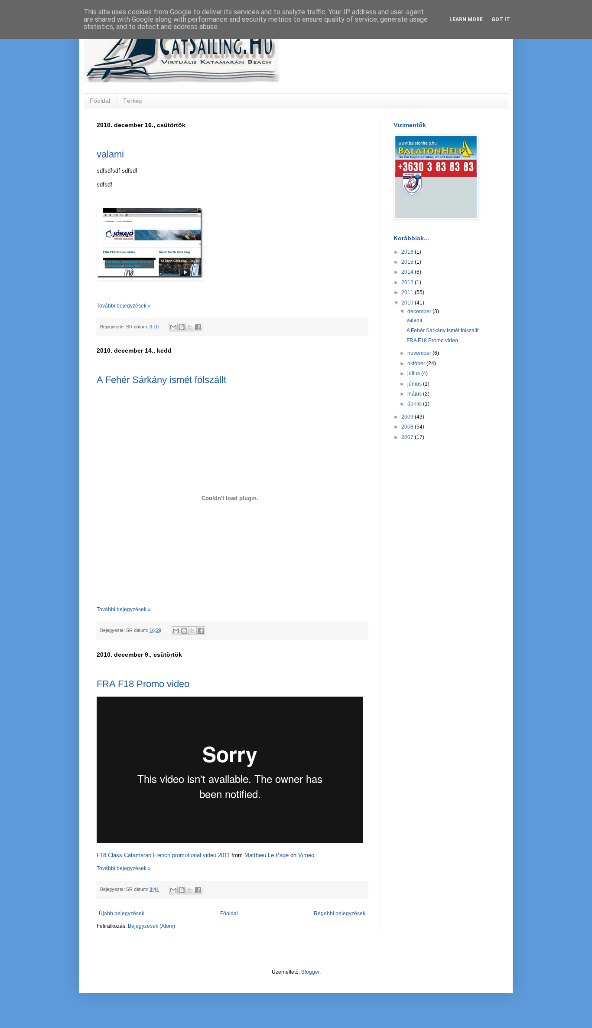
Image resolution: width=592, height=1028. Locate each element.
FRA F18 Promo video (143, 683)
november (420, 353)
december (420, 311)
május (415, 394)
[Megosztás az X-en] (189, 327)
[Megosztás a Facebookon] (198, 327)
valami (110, 154)
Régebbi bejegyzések (339, 913)
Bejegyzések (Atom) (151, 926)
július (414, 373)
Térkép (133, 100)
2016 (408, 252)
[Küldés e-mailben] (173, 327)
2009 (408, 417)
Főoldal (100, 100)
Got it (500, 19)
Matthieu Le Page (266, 855)
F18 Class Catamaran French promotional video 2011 (163, 855)
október (416, 363)
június (415, 384)
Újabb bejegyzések (121, 913)
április (415, 404)
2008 (408, 427)
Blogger (310, 972)
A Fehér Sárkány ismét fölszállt (161, 379)
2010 (408, 303)
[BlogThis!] (181, 327)
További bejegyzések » (124, 306)
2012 (408, 282)
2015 (408, 262)
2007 (408, 437)
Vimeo (306, 855)
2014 (408, 272)
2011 (408, 292)
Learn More (466, 19)
